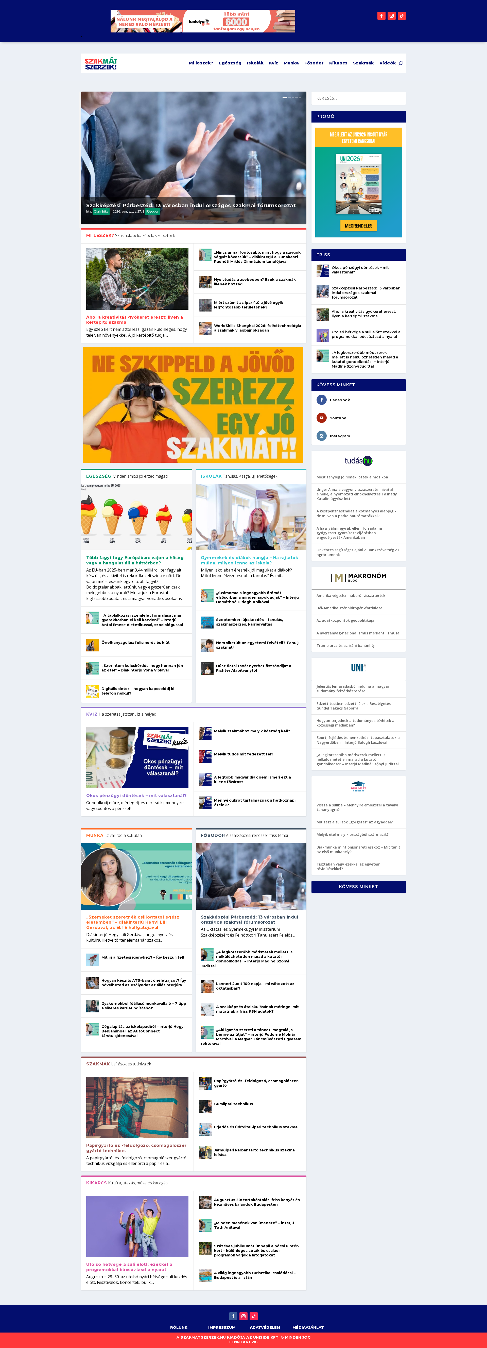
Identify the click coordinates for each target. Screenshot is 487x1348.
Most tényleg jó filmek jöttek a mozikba (352, 477)
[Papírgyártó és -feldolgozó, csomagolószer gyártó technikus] (137, 1107)
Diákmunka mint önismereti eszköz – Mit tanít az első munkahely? (358, 849)
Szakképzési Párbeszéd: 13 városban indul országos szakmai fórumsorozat (191, 205)
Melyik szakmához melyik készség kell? (252, 731)
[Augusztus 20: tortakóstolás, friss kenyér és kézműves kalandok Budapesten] (205, 1202)
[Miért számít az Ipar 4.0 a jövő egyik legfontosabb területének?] (205, 305)
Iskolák (255, 63)
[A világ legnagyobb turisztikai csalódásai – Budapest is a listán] (205, 1275)
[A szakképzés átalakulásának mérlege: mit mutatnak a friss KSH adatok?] (207, 1009)
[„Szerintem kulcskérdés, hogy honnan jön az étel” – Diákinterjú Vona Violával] (92, 668)
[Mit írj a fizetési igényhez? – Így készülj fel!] (92, 960)
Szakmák (363, 63)
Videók (387, 63)
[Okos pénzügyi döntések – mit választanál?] (137, 757)
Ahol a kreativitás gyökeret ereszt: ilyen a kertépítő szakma (364, 313)
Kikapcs (338, 63)
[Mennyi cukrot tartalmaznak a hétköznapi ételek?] (205, 803)
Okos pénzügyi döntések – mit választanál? (136, 795)
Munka (291, 63)
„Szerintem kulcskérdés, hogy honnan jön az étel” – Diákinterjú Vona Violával (142, 667)
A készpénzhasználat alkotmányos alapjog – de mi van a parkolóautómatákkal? (356, 513)
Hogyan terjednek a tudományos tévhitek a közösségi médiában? (355, 723)
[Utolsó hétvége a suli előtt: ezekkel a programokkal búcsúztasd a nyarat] (137, 1226)
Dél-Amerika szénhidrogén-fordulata (349, 608)
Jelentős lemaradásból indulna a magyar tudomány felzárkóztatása (353, 688)
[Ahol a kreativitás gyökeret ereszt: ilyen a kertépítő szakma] (137, 279)
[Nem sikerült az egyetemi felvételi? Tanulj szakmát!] (207, 645)
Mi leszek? (201, 63)
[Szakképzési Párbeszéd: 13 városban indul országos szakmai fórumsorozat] (251, 876)
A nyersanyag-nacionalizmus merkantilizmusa (358, 633)
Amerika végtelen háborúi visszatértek (351, 595)
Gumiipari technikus (233, 1104)
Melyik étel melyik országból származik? (353, 834)
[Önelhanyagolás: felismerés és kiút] (92, 645)
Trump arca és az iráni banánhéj (346, 645)
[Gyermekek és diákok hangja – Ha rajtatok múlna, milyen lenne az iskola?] (251, 517)
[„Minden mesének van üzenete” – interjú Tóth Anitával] (205, 1225)
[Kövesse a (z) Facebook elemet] (381, 16)
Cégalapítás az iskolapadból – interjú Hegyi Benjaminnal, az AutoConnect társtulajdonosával (142, 1031)
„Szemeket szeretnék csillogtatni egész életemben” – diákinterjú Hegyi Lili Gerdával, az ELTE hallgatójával (132, 922)
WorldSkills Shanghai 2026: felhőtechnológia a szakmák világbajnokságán (257, 328)
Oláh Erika (101, 211)
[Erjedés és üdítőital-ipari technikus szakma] (205, 1129)
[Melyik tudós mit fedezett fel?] (205, 756)
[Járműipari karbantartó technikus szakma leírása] (205, 1152)
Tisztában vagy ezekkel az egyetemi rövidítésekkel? (349, 866)
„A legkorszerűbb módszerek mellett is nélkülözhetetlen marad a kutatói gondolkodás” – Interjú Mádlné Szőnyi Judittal (246, 959)
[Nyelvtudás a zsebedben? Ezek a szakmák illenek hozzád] (205, 282)
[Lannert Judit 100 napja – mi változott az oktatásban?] (207, 986)
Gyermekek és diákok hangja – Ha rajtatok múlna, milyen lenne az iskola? (249, 560)
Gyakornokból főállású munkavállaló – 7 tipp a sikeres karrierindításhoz (143, 1005)
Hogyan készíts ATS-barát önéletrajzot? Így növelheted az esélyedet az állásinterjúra (143, 982)
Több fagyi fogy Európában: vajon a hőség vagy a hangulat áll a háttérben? (135, 560)
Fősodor (314, 63)
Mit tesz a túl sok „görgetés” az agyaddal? (355, 822)
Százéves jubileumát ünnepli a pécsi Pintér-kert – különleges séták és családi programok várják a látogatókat (256, 1250)
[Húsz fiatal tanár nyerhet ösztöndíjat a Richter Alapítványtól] (207, 668)
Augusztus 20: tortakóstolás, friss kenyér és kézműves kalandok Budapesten (257, 1202)
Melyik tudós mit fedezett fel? (243, 754)
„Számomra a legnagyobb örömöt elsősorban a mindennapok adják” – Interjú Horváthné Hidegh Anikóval (257, 597)
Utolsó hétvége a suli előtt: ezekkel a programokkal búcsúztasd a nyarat (129, 1267)
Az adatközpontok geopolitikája (345, 620)
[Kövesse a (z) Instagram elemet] (392, 16)
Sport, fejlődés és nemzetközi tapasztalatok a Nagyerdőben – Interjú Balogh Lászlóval (358, 740)
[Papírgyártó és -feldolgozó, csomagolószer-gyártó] (205, 1083)
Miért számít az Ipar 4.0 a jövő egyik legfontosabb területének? (248, 304)
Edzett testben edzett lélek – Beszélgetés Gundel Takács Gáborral (354, 706)
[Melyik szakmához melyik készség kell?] (205, 733)
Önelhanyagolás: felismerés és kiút (135, 642)
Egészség (230, 63)
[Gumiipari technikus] (205, 1106)
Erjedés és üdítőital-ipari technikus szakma (256, 1127)
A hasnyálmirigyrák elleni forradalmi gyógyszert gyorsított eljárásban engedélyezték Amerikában (349, 533)
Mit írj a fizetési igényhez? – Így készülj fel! (142, 957)
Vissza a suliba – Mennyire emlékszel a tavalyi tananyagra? (357, 807)
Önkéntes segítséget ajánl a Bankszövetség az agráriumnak (358, 552)
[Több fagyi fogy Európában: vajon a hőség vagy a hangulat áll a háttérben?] (136, 517)
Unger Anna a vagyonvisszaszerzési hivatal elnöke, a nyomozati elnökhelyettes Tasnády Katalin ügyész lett (357, 494)
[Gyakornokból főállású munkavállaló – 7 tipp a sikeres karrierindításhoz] (92, 1006)
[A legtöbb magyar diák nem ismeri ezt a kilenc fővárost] (205, 779)
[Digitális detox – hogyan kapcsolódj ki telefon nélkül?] (92, 691)
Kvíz (273, 63)
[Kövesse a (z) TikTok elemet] (402, 16)
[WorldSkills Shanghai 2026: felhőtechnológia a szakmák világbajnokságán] (205, 328)
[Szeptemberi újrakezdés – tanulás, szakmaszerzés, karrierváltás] (207, 622)
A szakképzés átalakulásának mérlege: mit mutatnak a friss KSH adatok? (257, 1009)
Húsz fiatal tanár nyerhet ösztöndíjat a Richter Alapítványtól (253, 668)
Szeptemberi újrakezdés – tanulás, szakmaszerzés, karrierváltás (249, 622)
